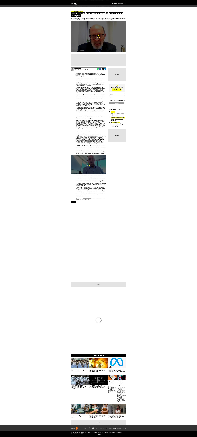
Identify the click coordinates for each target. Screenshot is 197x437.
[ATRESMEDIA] (74, 428)
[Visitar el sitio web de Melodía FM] (114, 428)
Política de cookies (112, 432)
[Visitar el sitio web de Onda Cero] (107, 428)
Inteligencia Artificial (115, 122)
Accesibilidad (100, 434)
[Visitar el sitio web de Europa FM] (110, 428)
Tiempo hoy (85, 0)
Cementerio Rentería (101, 0)
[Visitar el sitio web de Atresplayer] (119, 428)
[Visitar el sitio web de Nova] (96, 428)
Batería (73, 202)
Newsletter (122, 6)
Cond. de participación (118, 432)
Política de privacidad (105, 432)
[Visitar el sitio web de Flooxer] (124, 428)
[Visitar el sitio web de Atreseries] (103, 428)
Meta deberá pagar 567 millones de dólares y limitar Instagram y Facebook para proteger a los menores (116, 370)
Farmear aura (107, 0)
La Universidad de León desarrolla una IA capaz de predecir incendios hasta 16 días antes (97, 370)
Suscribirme (117, 103)
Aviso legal (99, 432)
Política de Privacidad (120, 100)
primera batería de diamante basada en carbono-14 (95, 88)
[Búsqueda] (125, 3)
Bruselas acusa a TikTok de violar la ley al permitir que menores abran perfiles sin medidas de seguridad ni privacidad (121, 383)
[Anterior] (71, 1)
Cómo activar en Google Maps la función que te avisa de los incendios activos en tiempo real (112, 383)
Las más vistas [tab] (112, 109)
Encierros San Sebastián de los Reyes (78, 0)
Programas (102, 6)
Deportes (81, 6)
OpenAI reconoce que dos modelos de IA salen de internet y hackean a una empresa (79, 416)
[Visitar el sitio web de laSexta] (89, 428)
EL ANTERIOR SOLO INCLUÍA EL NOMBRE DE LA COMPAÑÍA (117, 117)
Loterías (88, 6)
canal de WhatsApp (87, 198)
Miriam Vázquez (78, 68)
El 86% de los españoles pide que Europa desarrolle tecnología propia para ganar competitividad (116, 416)
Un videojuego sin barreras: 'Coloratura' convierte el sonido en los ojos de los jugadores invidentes (97, 386)
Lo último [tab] (120, 109)
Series (115, 6)
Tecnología (98, 355)
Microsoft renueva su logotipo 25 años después (117, 120)
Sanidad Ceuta (89, 0)
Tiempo (95, 6)
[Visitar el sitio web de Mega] (100, 428)
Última (114, 3)
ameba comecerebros (95, 0)
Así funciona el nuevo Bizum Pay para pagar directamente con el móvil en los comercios (97, 416)
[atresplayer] (120, 3)
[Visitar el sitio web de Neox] (93, 428)
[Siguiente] (125, 1)
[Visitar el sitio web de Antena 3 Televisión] (85, 428)
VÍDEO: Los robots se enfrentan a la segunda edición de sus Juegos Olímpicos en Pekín (117, 114)
